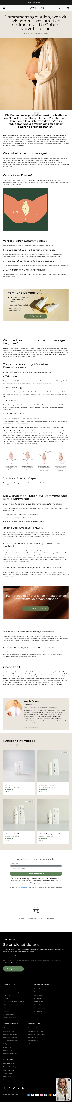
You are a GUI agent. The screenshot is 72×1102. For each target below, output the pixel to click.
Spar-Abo (6, 995)
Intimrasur (31, 1044)
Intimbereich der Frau (35, 1031)
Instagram (34, 727)
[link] (36, 305)
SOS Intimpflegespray (10, 1041)
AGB (4, 1080)
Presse (5, 1011)
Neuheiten (38, 992)
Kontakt (6, 998)
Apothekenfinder (9, 1014)
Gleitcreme (7, 1047)
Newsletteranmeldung (11, 992)
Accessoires (38, 1001)
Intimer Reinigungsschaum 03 (49, 834)
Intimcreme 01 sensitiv (47, 785)
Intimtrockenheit (40, 1008)
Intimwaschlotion (9, 1031)
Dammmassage (32, 1041)
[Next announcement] (70, 2)
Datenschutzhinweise (24, 887)
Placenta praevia (17, 521)
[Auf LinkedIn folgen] (18, 1088)
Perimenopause (32, 1037)
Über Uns (6, 989)
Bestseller (37, 989)
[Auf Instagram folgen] (9, 1088)
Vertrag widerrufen (13, 969)
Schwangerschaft (13, 135)
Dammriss (15, 164)
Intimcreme (9, 785)
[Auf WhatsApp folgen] (23, 1088)
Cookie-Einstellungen (10, 1067)
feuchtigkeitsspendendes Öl (32, 394)
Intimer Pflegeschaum (10, 1034)
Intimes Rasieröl (8, 1050)
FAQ (4, 1005)
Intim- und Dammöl (10, 1037)
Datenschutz (7, 1073)
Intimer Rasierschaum (10, 1053)
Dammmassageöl (19, 638)
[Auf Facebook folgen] (4, 1088)
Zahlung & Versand (9, 1063)
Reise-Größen (39, 995)
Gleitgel (5, 1044)
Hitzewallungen (32, 1028)
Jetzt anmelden (36, 873)
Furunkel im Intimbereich (36, 1034)
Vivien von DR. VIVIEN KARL (63, 1089)
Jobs (4, 1008)
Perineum (38, 160)
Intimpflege (50, 636)
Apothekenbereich (9, 1018)
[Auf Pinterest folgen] (14, 1088)
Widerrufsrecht (8, 1070)
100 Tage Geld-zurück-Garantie (14, 1001)
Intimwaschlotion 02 (12, 834)
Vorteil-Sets (38, 998)
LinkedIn (27, 727)
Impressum (7, 1076)
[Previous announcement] (2, 2)
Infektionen (38, 1011)
